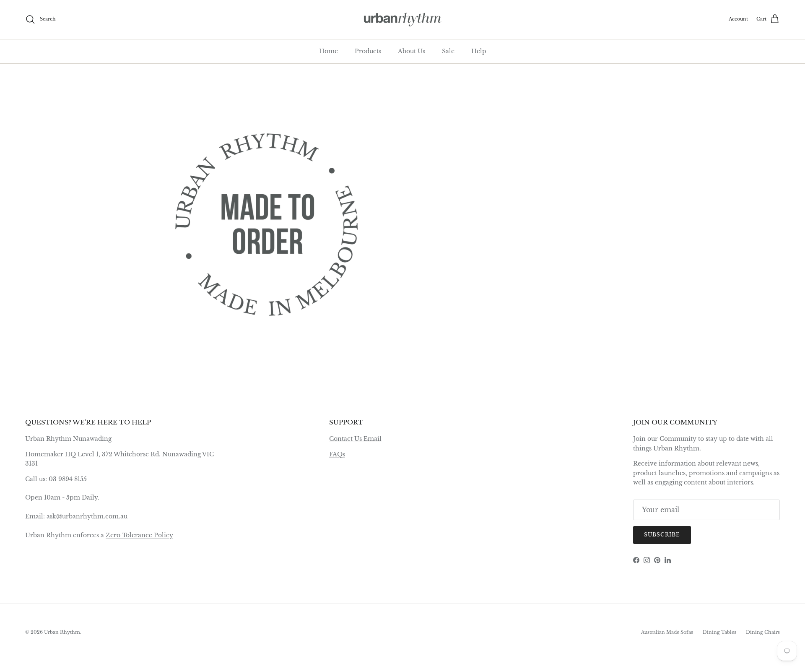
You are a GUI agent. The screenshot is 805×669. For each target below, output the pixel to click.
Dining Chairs (763, 632)
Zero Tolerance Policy (139, 535)
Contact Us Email (355, 439)
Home (328, 51)
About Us (411, 51)
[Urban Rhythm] (403, 19)
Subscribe (662, 534)
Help (478, 51)
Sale (448, 51)
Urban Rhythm (62, 632)
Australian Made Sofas (667, 632)
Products (368, 51)
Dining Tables (719, 632)
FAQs (337, 454)
